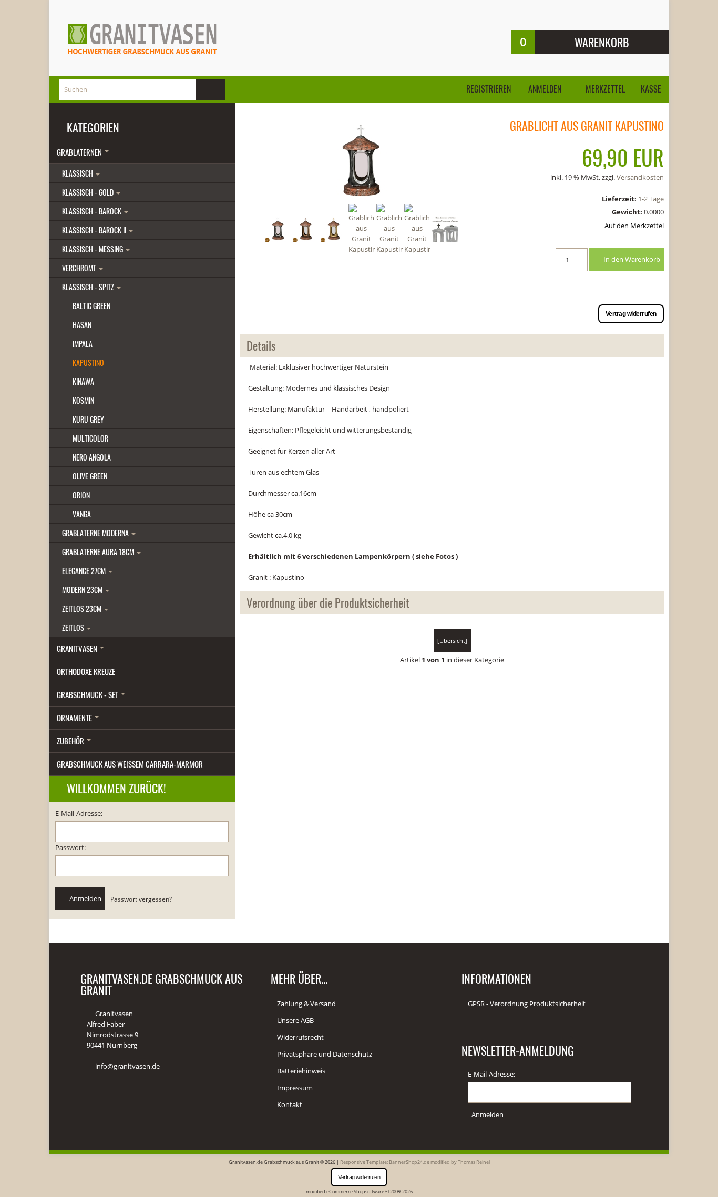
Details (261, 345)
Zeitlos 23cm (82, 608)
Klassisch (78, 173)
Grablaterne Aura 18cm (99, 551)
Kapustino (88, 362)
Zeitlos (74, 627)
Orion (81, 494)
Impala (83, 343)
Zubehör (71, 740)
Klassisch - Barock (92, 211)
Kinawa (83, 381)
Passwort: (70, 847)
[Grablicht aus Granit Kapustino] (362, 161)
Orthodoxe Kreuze (86, 671)
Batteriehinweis (301, 1071)
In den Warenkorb (631, 259)
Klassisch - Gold (88, 192)
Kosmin (83, 400)
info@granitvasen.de (127, 1066)
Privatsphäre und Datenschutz (324, 1054)
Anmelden (544, 89)
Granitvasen (78, 648)
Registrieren (488, 89)
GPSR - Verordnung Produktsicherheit (527, 1003)
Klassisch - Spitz (89, 286)
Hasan (82, 324)
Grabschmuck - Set (88, 694)
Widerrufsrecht (300, 1037)
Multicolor (90, 438)
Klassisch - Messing (93, 248)
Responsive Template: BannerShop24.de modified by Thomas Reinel (415, 1162)
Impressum (295, 1087)
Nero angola (92, 457)
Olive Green (90, 476)
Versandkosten (640, 177)
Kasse (651, 89)
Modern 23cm (83, 589)
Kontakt (289, 1104)
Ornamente (75, 717)
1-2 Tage (651, 198)
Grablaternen (80, 152)
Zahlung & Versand (306, 1003)
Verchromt (80, 267)
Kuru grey (88, 419)
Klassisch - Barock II (95, 230)
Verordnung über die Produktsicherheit (328, 602)
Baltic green (91, 305)
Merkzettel (604, 89)
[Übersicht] (452, 640)
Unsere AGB (295, 1020)
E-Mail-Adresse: (78, 813)
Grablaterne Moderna (96, 532)
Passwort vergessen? (141, 899)
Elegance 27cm (84, 570)
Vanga (82, 513)
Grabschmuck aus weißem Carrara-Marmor (130, 764)
